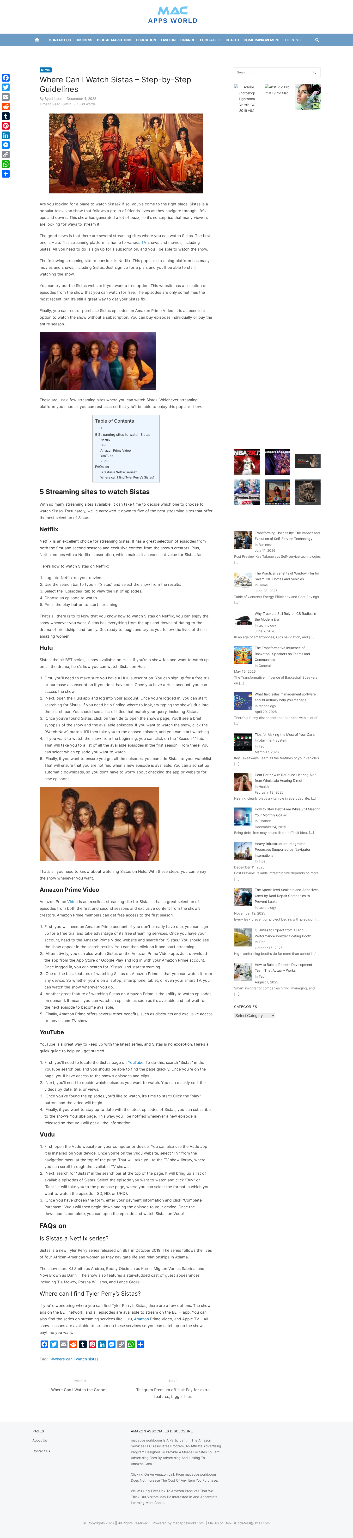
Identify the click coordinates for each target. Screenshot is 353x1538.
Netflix (105, 440)
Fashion (168, 40)
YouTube (106, 456)
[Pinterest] (6, 126)
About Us (39, 1440)
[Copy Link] (6, 154)
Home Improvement (262, 40)
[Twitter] (6, 87)
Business (84, 40)
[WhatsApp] (6, 164)
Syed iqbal (53, 98)
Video (72, 901)
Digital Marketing (114, 40)
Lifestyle (294, 40)
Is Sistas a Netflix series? (118, 472)
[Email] (6, 97)
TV (143, 242)
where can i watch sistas (76, 1359)
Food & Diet (210, 40)
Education (146, 40)
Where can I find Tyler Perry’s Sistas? (127, 477)
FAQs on (102, 467)
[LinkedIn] (6, 135)
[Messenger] (6, 145)
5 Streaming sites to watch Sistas (123, 434)
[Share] (6, 174)
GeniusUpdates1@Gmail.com (247, 1523)
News (175, 52)
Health (232, 40)
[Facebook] (6, 78)
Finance (187, 40)
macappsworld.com (188, 1523)
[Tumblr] (6, 116)
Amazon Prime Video (115, 450)
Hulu (103, 445)
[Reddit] (6, 106)
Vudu (104, 461)
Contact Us (60, 40)
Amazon (141, 1319)
